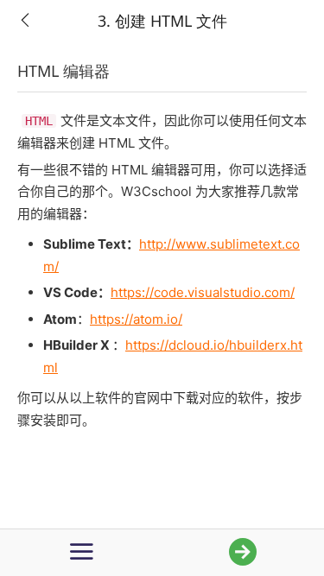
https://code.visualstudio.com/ (203, 292)
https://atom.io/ (136, 319)
